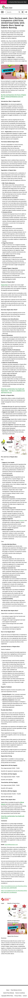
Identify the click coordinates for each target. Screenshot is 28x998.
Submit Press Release (8, 993)
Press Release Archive (16, 990)
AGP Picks (3, 2)
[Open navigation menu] (2, 12)
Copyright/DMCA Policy (7, 995)
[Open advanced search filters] (22, 12)
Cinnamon (21, 520)
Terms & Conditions (20, 993)
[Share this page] (26, 12)
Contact (25, 995)
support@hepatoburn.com (11, 844)
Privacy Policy (17, 995)
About (7, 990)
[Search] (19, 12)
